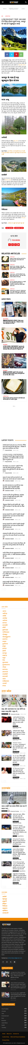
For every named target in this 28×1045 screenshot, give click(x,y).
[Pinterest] (16, 54)
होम (2, 16)
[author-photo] (4, 450)
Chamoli (14, 836)
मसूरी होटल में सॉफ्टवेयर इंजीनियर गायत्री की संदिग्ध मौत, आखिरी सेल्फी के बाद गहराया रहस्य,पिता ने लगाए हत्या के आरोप (19, 877)
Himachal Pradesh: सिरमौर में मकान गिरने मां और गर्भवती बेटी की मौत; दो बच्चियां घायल (19, 841)
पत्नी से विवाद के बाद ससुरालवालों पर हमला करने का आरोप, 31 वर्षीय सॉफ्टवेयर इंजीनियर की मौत (14, 554)
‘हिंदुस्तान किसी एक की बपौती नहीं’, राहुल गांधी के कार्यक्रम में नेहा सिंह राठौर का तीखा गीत (13, 506)
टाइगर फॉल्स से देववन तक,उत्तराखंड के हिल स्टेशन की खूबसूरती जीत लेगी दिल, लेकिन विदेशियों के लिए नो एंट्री (19, 853)
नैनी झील (23, 218)
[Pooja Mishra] (10, 240)
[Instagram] (12, 244)
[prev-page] (3, 589)
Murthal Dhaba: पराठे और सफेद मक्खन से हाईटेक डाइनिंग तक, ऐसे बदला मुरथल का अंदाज (18, 268)
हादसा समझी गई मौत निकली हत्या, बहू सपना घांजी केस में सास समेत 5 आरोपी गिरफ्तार (14, 582)
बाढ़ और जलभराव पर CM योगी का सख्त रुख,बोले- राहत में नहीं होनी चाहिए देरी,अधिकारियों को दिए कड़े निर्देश (13, 487)
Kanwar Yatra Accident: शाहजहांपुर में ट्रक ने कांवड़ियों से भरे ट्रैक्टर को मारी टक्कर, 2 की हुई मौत (19, 746)
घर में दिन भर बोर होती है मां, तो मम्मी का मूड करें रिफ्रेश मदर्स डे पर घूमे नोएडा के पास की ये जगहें (14, 152)
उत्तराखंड (6, 788)
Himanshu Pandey (9, 481)
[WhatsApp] (21, 54)
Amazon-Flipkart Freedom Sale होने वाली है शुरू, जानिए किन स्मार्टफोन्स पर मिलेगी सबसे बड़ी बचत (18, 292)
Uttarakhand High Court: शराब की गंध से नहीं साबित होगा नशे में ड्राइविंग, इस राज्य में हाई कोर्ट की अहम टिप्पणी (19, 865)
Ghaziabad (15, 726)
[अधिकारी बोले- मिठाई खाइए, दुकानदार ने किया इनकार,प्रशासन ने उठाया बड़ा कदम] (7, 733)
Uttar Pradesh (5, 713)
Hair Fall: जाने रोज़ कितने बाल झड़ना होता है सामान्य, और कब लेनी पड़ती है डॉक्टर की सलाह (18, 276)
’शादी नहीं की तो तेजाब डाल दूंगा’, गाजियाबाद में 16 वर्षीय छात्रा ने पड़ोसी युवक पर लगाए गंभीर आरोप (14, 574)
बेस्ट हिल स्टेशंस (22, 65)
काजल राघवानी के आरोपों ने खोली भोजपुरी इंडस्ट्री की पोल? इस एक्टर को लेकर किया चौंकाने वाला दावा (13, 516)
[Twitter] (11, 54)
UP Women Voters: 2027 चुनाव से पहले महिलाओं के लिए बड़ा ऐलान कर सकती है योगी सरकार (19, 772)
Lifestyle (7, 16)
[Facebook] (7, 54)
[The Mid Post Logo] (14, 2)
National (5, 318)
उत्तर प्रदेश (6, 691)
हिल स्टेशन (16, 141)
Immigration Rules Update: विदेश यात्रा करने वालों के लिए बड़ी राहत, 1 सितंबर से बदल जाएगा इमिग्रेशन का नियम (13, 321)
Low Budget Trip (19, 228)
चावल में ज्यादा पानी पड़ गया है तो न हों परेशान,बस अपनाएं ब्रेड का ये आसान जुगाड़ (18, 260)
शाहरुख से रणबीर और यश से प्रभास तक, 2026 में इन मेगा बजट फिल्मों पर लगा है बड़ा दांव (14, 535)
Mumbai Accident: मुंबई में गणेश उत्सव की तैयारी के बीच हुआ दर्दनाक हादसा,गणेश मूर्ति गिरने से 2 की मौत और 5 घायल (13, 373)
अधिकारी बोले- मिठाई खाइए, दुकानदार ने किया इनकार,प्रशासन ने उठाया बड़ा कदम (19, 733)
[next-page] (5, 589)
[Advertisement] (14, 421)
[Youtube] (18, 244)
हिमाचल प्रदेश (8, 180)
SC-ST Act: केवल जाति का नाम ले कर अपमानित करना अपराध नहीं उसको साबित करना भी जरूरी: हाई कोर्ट (19, 759)
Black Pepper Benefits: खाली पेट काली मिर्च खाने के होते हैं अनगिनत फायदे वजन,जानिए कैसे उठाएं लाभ (18, 283)
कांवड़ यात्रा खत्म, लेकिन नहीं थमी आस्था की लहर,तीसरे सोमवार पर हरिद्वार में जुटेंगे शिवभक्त (19, 817)
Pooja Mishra (16, 240)
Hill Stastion (9, 228)
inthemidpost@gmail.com (15, 958)
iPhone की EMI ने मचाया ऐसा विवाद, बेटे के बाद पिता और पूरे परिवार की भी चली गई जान (14, 545)
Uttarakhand (4, 811)
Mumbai (5, 344)
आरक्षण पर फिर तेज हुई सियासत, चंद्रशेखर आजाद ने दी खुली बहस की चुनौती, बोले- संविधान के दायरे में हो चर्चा (13, 496)
